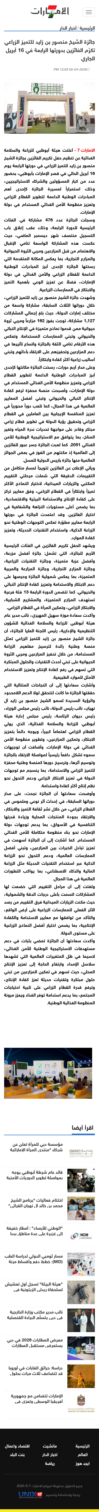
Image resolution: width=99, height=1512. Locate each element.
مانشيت (50, 1445)
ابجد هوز (83, 1462)
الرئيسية (87, 27)
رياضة (50, 1462)
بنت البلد (17, 1453)
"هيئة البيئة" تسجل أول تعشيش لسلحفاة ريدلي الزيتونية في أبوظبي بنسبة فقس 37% (34, 1289)
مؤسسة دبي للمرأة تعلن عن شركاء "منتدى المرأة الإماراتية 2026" (36, 1149)
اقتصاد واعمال (17, 1445)
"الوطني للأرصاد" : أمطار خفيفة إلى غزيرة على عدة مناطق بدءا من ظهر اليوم (35, 1233)
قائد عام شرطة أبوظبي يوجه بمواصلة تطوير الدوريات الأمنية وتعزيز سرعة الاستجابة (35, 1177)
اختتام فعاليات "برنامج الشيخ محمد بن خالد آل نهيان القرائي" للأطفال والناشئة (35, 1205)
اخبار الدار (49, 1453)
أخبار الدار (68, 27)
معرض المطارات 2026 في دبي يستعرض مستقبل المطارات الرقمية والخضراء (35, 1344)
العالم (83, 1453)
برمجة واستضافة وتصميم (62, 1494)
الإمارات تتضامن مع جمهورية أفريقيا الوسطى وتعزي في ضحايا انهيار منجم (37, 1400)
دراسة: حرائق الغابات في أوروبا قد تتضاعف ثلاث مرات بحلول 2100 (36, 1372)
